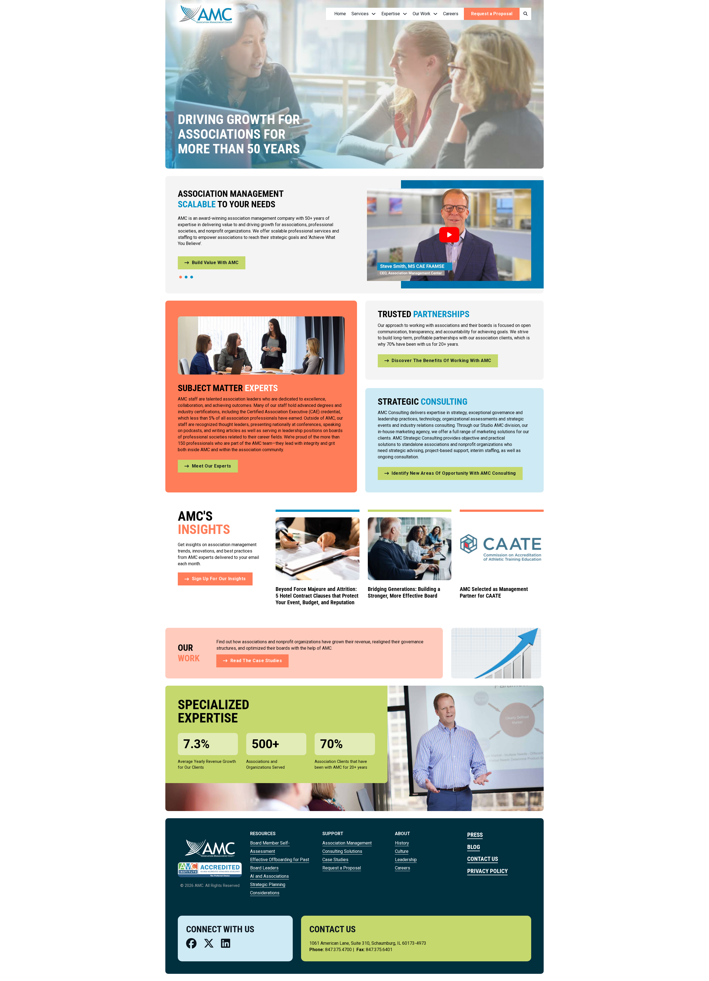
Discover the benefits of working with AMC (441, 360)
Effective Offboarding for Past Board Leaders (279, 864)
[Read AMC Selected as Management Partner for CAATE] (502, 548)
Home (340, 13)
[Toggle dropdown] (373, 14)
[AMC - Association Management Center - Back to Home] (205, 13)
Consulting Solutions (342, 851)
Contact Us (482, 858)
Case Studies (335, 859)
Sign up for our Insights (219, 578)
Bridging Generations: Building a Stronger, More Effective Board (404, 592)
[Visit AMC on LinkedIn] (225, 943)
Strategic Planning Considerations (267, 888)
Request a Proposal (491, 13)
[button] (449, 235)
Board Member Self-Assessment (270, 847)
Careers (450, 13)
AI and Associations (269, 876)
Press (475, 834)
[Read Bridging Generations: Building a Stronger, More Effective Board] (410, 548)
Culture (402, 851)
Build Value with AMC (215, 262)
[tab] (180, 277)
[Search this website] (525, 14)
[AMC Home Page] (209, 847)
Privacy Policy (487, 871)
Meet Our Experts (211, 466)
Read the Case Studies (256, 660)
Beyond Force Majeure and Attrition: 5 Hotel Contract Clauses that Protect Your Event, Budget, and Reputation (317, 596)
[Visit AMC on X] (209, 943)
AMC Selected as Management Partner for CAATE (494, 592)
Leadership (406, 859)
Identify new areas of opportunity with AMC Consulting (454, 473)
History (402, 843)
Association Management (347, 843)
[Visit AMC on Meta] (191, 943)
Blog (473, 846)
